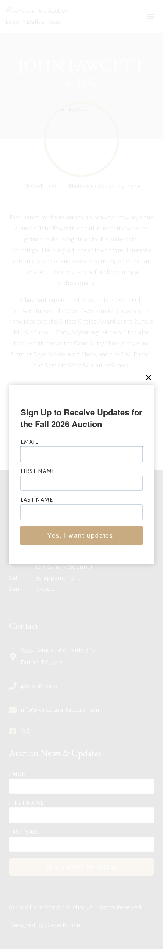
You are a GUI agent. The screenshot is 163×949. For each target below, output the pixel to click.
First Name (37, 471)
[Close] (148, 377)
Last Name (36, 500)
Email (29, 442)
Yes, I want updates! (81, 535)
